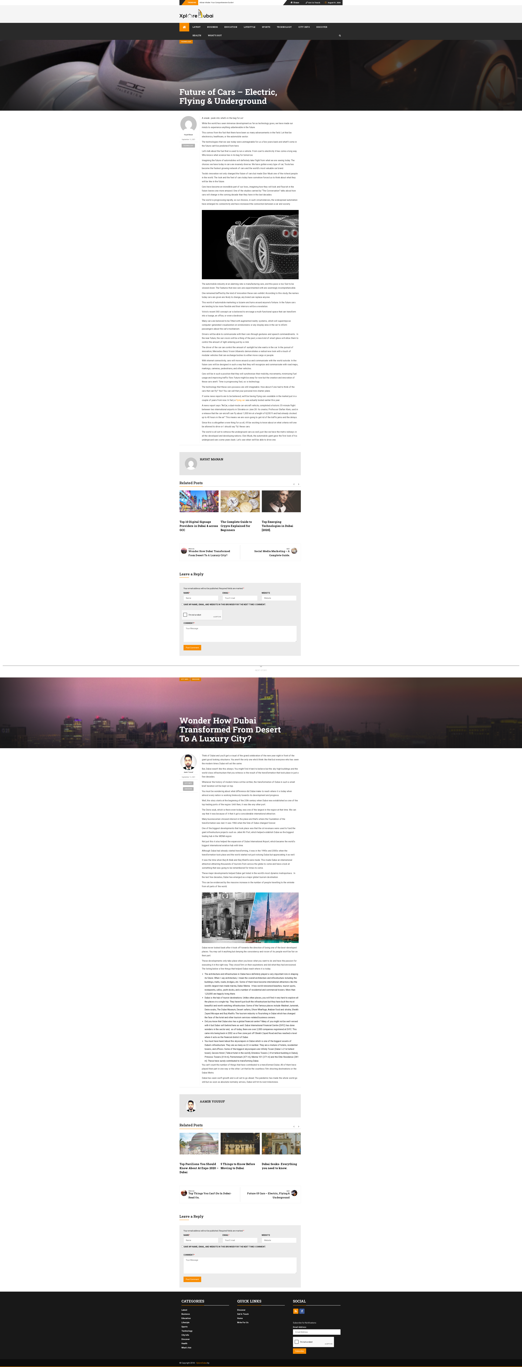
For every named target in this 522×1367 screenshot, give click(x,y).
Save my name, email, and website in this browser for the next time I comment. (225, 604)
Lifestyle (249, 27)
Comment (189, 623)
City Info (304, 27)
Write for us (242, 1322)
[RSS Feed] (295, 1311)
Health (196, 35)
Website (266, 593)
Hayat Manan (188, 135)
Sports (266, 27)
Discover (321, 27)
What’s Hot (215, 35)
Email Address (299, 1327)
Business (212, 27)
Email (226, 593)
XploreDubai (201, 1363)
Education (230, 27)
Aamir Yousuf (188, 772)
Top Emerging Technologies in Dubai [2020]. (277, 526)
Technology (284, 27)
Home (240, 1318)
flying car (240, 400)
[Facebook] (301, 1311)
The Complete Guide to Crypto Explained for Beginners (236, 526)
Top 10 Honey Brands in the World (213, 2)
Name (187, 593)
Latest (196, 27)
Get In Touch (243, 1314)
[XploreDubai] (184, 27)
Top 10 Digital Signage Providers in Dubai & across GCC (199, 526)
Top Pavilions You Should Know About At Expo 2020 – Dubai (199, 1168)
